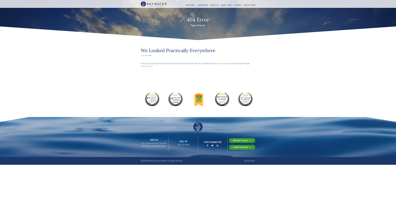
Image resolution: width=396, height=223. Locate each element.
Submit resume (240, 147)
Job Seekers (202, 5)
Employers (190, 5)
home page (220, 63)
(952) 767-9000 (249, 5)
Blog (230, 5)
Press (223, 5)
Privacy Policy (249, 161)
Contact (238, 5)
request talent (241, 140)
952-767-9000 (183, 145)
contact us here (147, 66)
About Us (214, 5)
